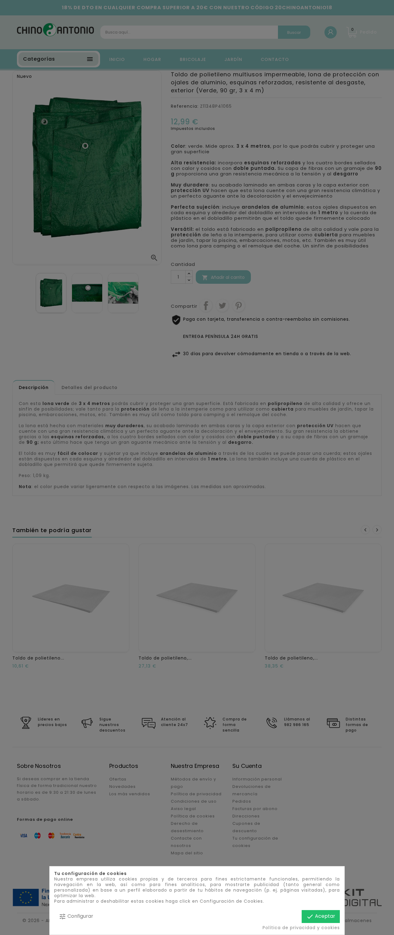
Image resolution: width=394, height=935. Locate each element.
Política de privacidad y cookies (301, 927)
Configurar (76, 916)
